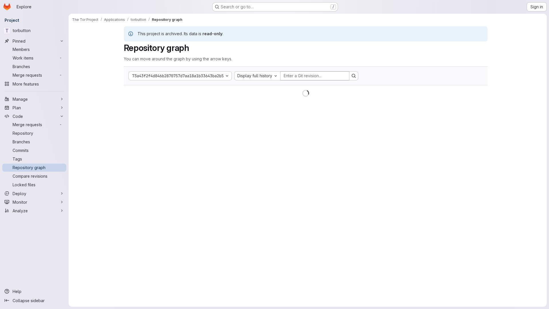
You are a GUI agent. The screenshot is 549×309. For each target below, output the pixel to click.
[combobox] (257, 75)
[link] (201, 85)
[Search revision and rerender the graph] (353, 75)
